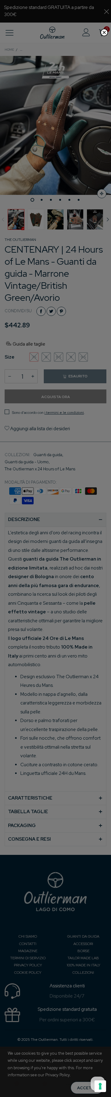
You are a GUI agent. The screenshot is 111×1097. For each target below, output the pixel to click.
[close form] (104, 32)
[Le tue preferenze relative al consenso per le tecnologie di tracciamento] (100, 1086)
